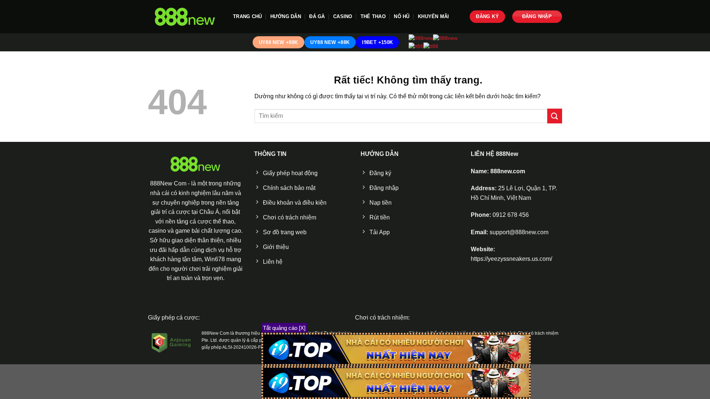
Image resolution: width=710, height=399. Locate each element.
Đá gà (317, 16)
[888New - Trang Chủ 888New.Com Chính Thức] (185, 17)
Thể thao (373, 16)
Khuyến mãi (433, 16)
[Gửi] (554, 116)
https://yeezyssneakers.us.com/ (511, 259)
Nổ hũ (401, 16)
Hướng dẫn (285, 16)
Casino (342, 16)
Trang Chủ (247, 16)
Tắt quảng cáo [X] (284, 328)
